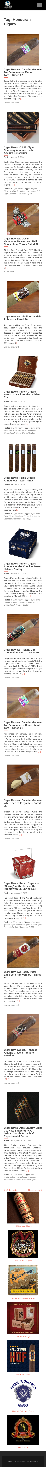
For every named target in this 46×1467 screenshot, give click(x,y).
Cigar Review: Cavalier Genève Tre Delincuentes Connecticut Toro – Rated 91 (23, 725)
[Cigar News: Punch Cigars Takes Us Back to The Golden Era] (23, 372)
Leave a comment (11, 103)
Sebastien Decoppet (12, 519)
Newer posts (35, 1190)
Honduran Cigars (25, 194)
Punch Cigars (15, 433)
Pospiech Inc (35, 516)
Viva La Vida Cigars (23, 1261)
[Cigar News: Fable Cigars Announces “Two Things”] (23, 458)
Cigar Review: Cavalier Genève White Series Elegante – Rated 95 (23, 803)
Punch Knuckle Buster (19, 605)
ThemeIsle (33, 1462)
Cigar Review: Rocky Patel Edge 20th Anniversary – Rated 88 (22, 975)
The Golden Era (28, 433)
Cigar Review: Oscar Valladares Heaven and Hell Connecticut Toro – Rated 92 (21, 241)
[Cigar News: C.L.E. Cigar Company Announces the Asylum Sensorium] (23, 127)
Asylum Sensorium (18, 191)
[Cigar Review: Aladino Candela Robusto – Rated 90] (23, 297)
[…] (21, 99)
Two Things (26, 519)
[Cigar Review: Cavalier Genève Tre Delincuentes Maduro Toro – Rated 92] (23, 49)
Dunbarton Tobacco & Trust (23, 1299)
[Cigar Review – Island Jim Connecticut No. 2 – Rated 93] (23, 630)
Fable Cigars (9, 516)
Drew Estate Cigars (23, 1337)
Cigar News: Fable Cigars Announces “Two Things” (19, 479)
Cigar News (17, 189)
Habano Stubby (10, 602)
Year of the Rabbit (26, 927)
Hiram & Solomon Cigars (23, 1411)
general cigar (9, 925)
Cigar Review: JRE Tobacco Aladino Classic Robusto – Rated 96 (20, 1052)
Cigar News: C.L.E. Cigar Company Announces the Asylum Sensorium (19, 150)
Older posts (10, 1190)
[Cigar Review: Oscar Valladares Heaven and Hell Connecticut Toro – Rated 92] (23, 219)
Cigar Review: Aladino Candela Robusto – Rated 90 (22, 318)
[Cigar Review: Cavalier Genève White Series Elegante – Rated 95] (23, 780)
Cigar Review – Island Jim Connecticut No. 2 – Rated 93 (21, 651)
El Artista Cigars (23, 1374)
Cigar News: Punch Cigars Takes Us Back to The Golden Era (22, 394)
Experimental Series (12, 1180)
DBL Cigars (23, 1447)
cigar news (31, 191)
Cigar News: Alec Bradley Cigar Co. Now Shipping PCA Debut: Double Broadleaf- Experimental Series (23, 1132)
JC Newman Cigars (23, 1226)
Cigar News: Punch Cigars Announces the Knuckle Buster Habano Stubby (23, 566)
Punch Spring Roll (11, 927)
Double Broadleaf (28, 1177)
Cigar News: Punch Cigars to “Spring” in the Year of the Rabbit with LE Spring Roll (21, 886)
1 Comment (9, 272)
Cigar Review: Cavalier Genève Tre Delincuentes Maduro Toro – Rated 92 (23, 72)
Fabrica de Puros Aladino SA (15, 430)
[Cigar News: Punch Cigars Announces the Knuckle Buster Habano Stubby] (23, 544)
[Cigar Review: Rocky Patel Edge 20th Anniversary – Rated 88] (23, 952)
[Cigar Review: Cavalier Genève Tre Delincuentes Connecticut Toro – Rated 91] (23, 702)
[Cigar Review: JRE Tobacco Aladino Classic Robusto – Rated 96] (23, 1030)
